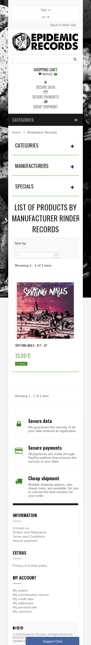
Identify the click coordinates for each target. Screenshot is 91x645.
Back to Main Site (63, 25)
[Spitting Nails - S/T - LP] (45, 310)
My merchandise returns (31, 595)
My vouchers (22, 611)
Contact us (21, 528)
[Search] (75, 59)
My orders (20, 590)
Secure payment (25, 540)
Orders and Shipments (29, 532)
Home (16, 132)
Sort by (20, 243)
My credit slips (23, 599)
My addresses (23, 603)
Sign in (46, 10)
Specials (24, 186)
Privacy (18, 565)
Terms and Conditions (29, 536)
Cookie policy (37, 565)
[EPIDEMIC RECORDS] (45, 42)
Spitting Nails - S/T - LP (31, 345)
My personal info (25, 607)
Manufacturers (32, 165)
